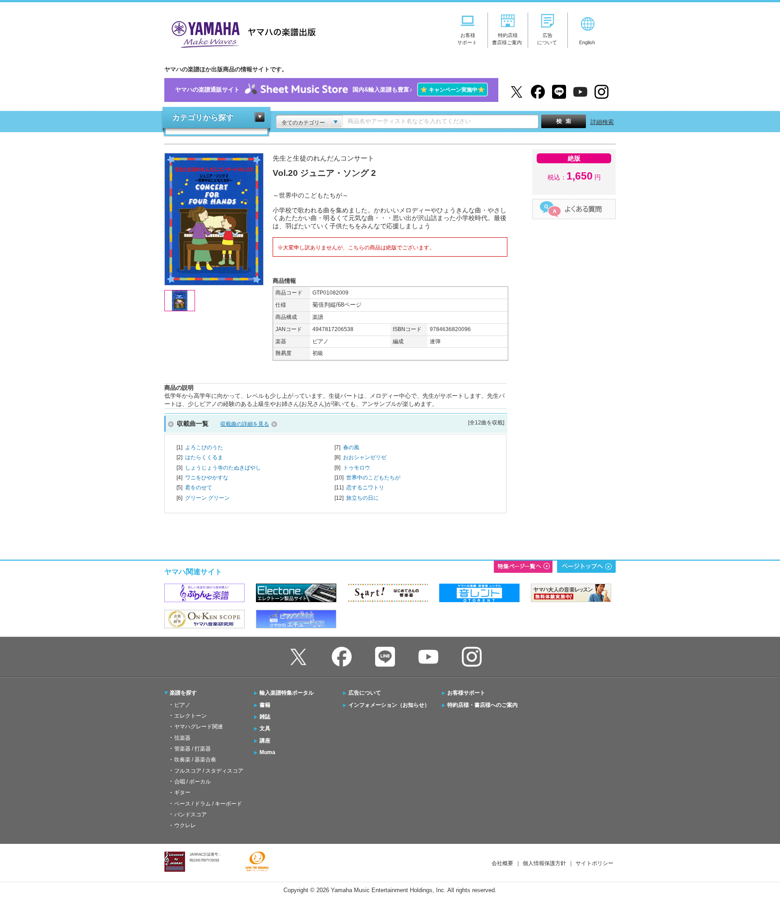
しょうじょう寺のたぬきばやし (223, 468)
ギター (182, 792)
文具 (265, 728)
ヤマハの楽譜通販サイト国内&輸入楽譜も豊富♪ (330, 89)
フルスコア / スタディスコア (208, 771)
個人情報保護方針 (544, 863)
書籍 (265, 705)
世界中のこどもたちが (373, 477)
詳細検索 (602, 122)
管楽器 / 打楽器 (192, 749)
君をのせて (198, 487)
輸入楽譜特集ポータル (287, 693)
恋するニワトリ (365, 487)
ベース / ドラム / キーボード (208, 804)
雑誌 (265, 717)
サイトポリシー (594, 863)
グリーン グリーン (207, 498)
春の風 (351, 447)
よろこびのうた (204, 447)
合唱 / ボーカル (192, 781)
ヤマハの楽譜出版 (241, 33)
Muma (267, 752)
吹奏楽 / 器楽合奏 (195, 759)
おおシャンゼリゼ (364, 457)
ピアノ (182, 705)
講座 (265, 740)
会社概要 (502, 863)
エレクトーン (190, 716)
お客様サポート (466, 693)
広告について (364, 693)
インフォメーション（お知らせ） (389, 705)
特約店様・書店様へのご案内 (482, 705)
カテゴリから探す (203, 117)
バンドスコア (190, 814)
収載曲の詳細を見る (244, 424)
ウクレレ (185, 825)
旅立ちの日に (362, 498)
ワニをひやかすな (206, 477)
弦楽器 (182, 738)
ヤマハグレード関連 (198, 726)
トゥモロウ (356, 468)
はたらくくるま (204, 457)
